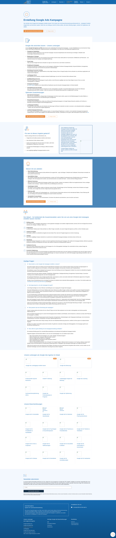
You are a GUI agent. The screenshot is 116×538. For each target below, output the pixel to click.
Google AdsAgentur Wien (45, 2)
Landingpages (26, 528)
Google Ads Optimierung (66, 393)
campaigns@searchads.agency (80, 507)
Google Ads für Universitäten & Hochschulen (80, 445)
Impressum (73, 521)
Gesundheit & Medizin (51, 523)
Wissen (81, 2)
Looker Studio (31, 85)
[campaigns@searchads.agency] (71, 507)
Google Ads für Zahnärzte (66, 414)
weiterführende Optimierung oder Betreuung (36, 281)
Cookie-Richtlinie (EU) (74, 524)
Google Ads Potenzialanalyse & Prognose (47, 395)
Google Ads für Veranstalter (32, 414)
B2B (48, 521)
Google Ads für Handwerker (83, 458)
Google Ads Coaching (82, 378)
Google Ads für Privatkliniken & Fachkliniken (29, 430)
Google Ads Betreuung (65, 365)
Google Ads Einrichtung (28, 526)
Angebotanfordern (76, 2)
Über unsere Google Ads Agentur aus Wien (32, 533)
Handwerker (49, 525)
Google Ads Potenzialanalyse (29, 530)
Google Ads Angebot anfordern (29, 531)
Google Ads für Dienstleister (49, 458)
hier (88, 112)
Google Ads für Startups (31, 458)
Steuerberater (50, 526)
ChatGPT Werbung (47, 378)
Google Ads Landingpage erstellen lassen (36, 365)
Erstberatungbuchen (69, 2)
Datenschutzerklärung (74, 523)
